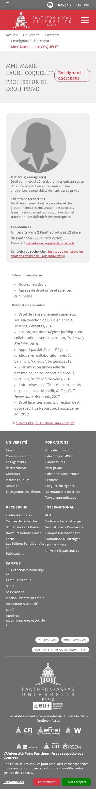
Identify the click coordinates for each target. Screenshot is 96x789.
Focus (10, 539)
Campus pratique (18, 580)
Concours (13, 474)
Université (31, 34)
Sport (10, 586)
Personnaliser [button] (13, 782)
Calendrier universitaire (62, 474)
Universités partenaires (62, 551)
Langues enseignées (60, 486)
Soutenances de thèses (23, 527)
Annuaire (12, 486)
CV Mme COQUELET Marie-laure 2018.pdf (45, 423)
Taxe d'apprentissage (60, 497)
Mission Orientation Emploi (25, 598)
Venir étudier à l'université (64, 527)
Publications (15, 554)
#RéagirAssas (75, 640)
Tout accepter (76, 782)
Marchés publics (17, 480)
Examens (51, 480)
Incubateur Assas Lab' (22, 604)
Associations (15, 592)
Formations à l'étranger (62, 539)
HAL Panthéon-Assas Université (60, 649)
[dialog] (48, 769)
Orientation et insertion (62, 492)
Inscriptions (54, 468)
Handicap (13, 616)
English (82, 5)
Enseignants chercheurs (23, 492)
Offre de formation (58, 450)
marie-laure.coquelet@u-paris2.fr (50, 243)
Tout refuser (47, 782)
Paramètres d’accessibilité (50, 5)
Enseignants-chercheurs (31, 40)
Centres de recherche (21, 521)
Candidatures (55, 462)
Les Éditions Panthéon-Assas (25, 546)
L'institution (14, 450)
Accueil (12, 34)
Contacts (52, 34)
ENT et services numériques (25, 572)
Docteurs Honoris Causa (23, 533)
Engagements (16, 462)
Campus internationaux (62, 533)
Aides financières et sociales (25, 622)
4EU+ (49, 515)
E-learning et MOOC (59, 456)
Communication (18, 456)
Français (63, 5)
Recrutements (16, 468)
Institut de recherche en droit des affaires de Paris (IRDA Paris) (47, 253)
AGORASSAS (47, 640)
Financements (55, 545)
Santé (10, 610)
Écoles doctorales (19, 515)
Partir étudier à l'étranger (63, 521)
